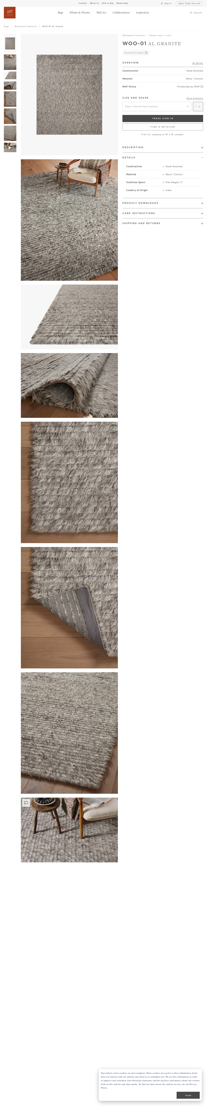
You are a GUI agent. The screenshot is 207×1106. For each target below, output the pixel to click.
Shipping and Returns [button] (141, 223)
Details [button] (129, 157)
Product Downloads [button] (140, 203)
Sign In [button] (167, 3)
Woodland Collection (133, 35)
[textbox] (157, 106)
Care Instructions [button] (138, 213)
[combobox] (157, 106)
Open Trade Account (189, 3)
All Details (197, 63)
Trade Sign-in (162, 118)
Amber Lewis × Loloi (160, 35)
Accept (188, 1095)
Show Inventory (194, 98)
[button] (60, 12)
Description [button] (133, 147)
